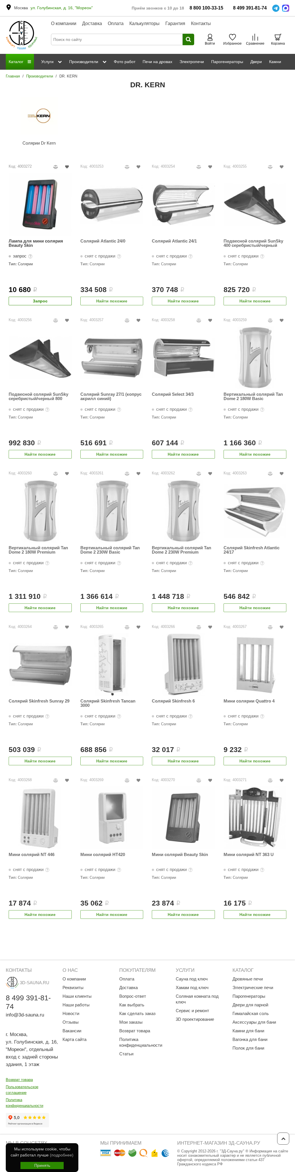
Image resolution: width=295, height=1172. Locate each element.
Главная (13, 76)
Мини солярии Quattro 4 (249, 701)
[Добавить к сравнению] (55, 167)
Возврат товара (19, 1080)
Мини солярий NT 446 (31, 854)
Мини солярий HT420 (102, 854)
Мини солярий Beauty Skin (180, 854)
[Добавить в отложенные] (67, 167)
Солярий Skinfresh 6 (173, 701)
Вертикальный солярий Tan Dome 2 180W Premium (38, 550)
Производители (39, 76)
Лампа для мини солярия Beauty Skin (36, 243)
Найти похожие (111, 301)
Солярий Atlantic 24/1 (174, 241)
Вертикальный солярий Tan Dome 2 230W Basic (110, 550)
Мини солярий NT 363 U (249, 854)
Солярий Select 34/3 (173, 394)
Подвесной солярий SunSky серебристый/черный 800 (38, 396)
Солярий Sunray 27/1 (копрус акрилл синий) (110, 396)
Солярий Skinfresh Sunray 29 (39, 701)
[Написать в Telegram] (275, 8)
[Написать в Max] (285, 8)
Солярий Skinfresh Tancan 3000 (107, 703)
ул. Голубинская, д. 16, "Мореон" (62, 7)
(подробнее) (61, 1155)
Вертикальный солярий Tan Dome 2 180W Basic (253, 396)
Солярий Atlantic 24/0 (102, 241)
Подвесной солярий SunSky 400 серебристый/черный (253, 243)
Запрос (40, 301)
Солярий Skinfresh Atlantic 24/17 (251, 550)
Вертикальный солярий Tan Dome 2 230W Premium (181, 550)
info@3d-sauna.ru (25, 1015)
